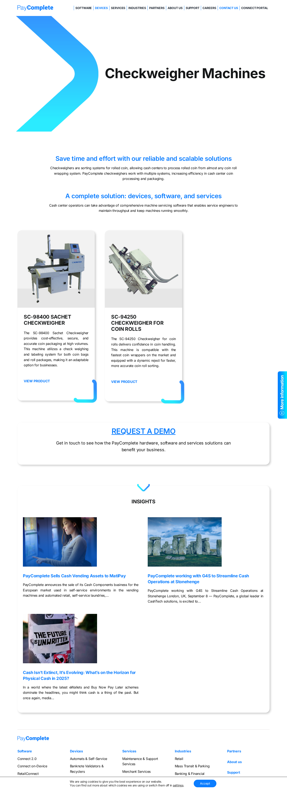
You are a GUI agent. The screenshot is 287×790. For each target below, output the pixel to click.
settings (178, 785)
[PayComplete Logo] (35, 7)
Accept (205, 783)
